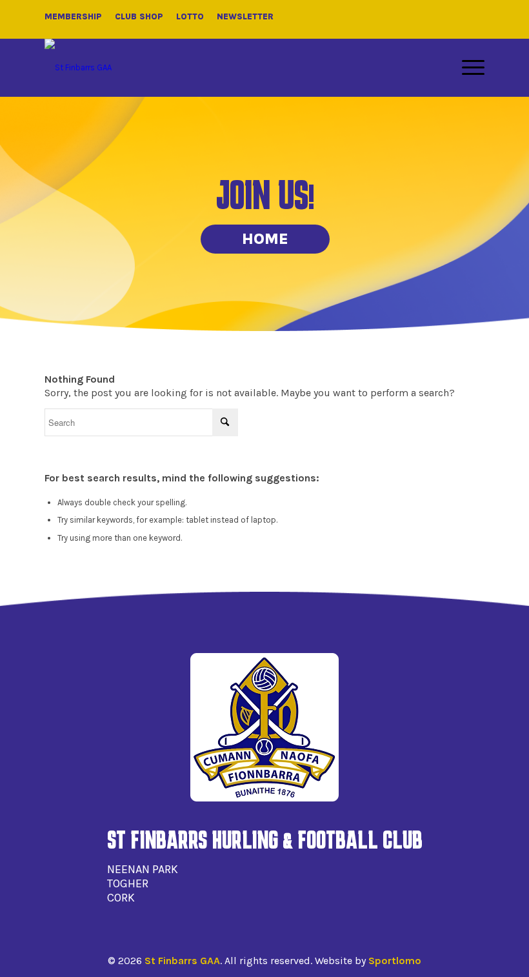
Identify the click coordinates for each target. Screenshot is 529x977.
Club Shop (139, 16)
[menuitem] (466, 68)
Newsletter (245, 16)
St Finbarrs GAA (182, 960)
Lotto (190, 16)
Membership (73, 16)
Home (265, 239)
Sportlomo (394, 960)
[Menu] (466, 68)
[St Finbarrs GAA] (78, 68)
